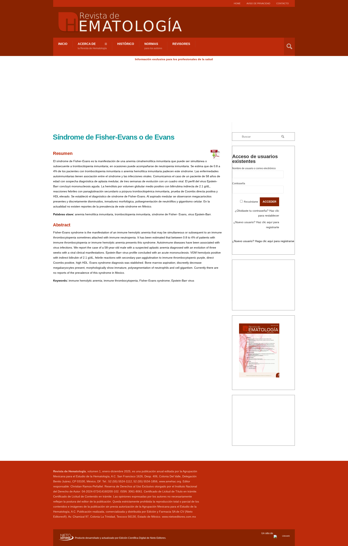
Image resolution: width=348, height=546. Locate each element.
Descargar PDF (249, 384)
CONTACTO (282, 3)
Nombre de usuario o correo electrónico (254, 168)
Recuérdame (251, 201)
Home (237, 3)
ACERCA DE (92, 46)
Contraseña (238, 183)
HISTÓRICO (125, 44)
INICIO (62, 44)
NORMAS (153, 46)
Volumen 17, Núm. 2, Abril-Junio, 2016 (263, 318)
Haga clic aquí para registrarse (274, 241)
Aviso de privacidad (258, 3)
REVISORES (181, 44)
